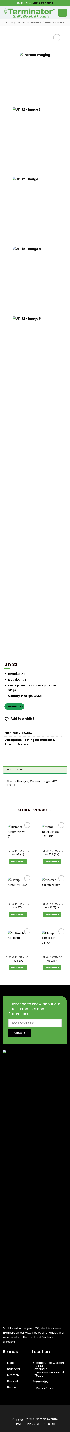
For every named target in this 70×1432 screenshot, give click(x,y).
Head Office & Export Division (50, 1364)
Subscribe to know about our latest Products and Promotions (34, 1009)
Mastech (13, 1375)
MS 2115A (52, 960)
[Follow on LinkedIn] (41, 1412)
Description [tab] (15, 769)
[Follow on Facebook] (28, 1412)
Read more (18, 861)
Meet (10, 1363)
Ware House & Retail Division (50, 1374)
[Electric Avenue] (29, 13)
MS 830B (18, 960)
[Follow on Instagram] (32, 1412)
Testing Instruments (28, 22)
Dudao (11, 1387)
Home (9, 22)
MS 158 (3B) (52, 854)
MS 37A (18, 907)
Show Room (44, 1382)
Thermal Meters (54, 22)
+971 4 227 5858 (42, 3)
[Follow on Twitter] (37, 1412)
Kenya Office (45, 1388)
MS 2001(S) (52, 907)
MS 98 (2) (18, 854)
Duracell (12, 1381)
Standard (13, 1369)
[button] (62, 12)
